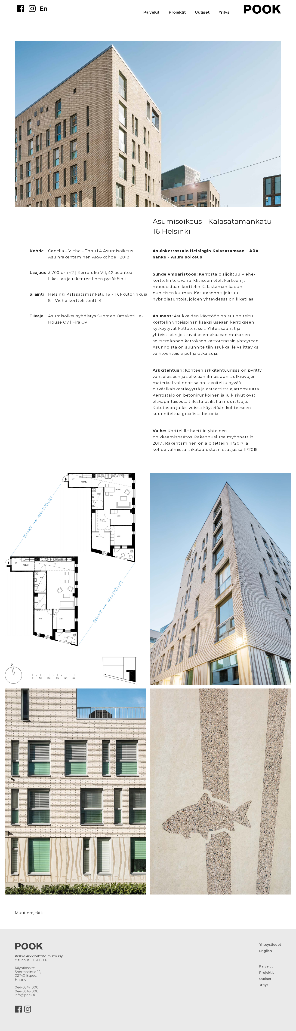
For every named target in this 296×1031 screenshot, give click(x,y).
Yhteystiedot (270, 945)
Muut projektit (29, 912)
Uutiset (202, 12)
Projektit (266, 973)
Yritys (224, 12)
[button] (182, 8)
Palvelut (151, 12)
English (265, 951)
